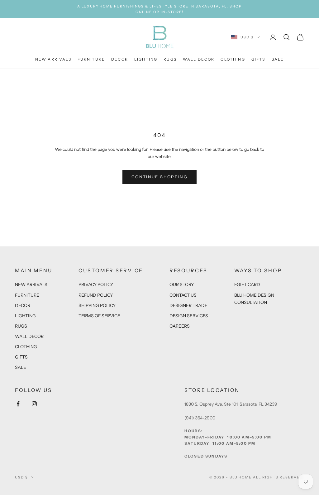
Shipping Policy (97, 305)
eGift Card (247, 284)
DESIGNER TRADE (188, 305)
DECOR (119, 59)
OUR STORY (181, 284)
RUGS (170, 59)
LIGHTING (145, 59)
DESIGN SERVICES (188, 316)
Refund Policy (96, 295)
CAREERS (179, 326)
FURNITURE (91, 59)
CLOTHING (233, 59)
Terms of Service (99, 316)
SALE (278, 59)
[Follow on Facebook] (18, 404)
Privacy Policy (96, 284)
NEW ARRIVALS (53, 59)
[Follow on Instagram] (34, 404)
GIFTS (258, 59)
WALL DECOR (199, 59)
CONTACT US (183, 295)
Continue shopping (159, 176)
